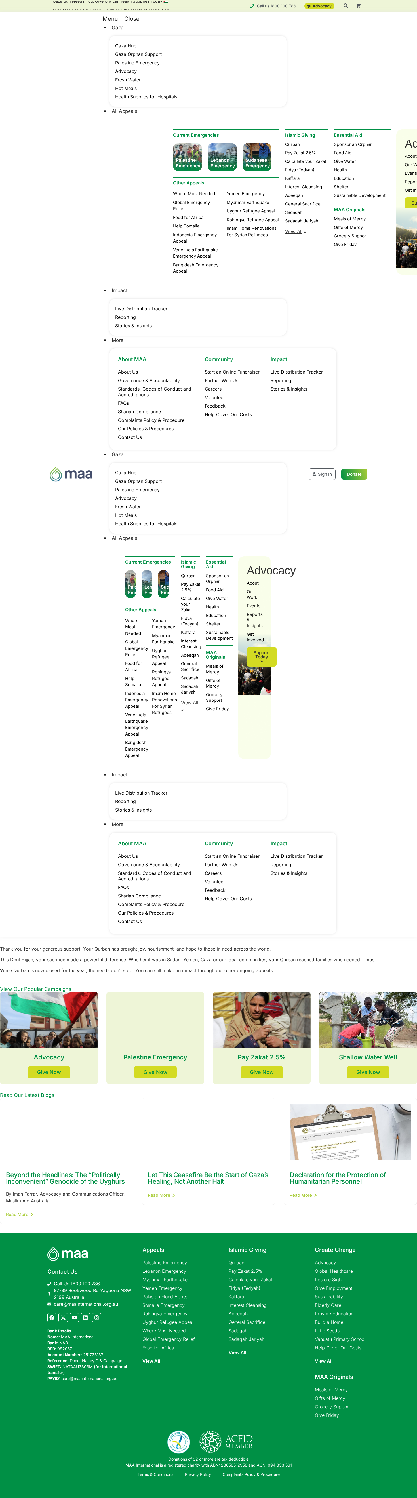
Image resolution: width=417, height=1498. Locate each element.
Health (212, 607)
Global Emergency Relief (168, 1339)
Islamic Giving (188, 564)
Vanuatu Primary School (340, 1339)
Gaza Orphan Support (138, 54)
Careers (213, 389)
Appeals (153, 1249)
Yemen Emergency (162, 1288)
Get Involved (254, 636)
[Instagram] (96, 1317)
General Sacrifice (190, 666)
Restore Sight (329, 1279)
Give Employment (333, 1288)
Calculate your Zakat (190, 604)
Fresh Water (128, 80)
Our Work (252, 594)
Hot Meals (126, 88)
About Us (128, 372)
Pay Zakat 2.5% (190, 587)
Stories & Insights (133, 325)
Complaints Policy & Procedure (151, 420)
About (253, 583)
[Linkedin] (85, 1317)
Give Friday (217, 708)
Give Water (217, 598)
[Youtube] (74, 1317)
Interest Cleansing (190, 643)
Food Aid (215, 590)
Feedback (215, 406)
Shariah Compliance (139, 411)
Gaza (118, 27)
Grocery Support (214, 697)
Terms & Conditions (155, 1474)
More (117, 340)
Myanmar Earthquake (165, 1279)
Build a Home (329, 1322)
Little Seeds (327, 1330)
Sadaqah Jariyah (189, 689)
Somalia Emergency (163, 1305)
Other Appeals (188, 183)
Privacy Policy (198, 1474)
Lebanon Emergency (164, 1271)
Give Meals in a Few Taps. (111, 7)
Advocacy (126, 71)
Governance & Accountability (149, 380)
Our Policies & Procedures (146, 428)
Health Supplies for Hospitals (146, 97)
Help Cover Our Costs (228, 414)
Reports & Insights (254, 620)
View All (151, 1361)
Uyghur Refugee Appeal (167, 1322)
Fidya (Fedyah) (189, 621)
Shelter (213, 624)
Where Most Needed (164, 1330)
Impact (120, 290)
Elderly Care (328, 1305)
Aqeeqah (190, 655)
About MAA (132, 359)
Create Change (335, 1249)
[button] (192, 18)
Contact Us (130, 437)
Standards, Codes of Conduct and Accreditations (154, 391)
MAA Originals (215, 655)
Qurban (188, 575)
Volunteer (215, 397)
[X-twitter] (63, 1317)
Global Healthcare (334, 1271)
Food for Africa (158, 1347)
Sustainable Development (219, 635)
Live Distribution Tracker (141, 308)
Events (253, 605)
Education (216, 615)
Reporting (125, 317)
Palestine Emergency (137, 63)
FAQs (123, 403)
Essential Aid (216, 564)
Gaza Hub (125, 46)
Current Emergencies (196, 135)
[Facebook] (51, 1317)
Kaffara (188, 632)
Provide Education (334, 1313)
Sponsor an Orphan (217, 578)
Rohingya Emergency (165, 1313)
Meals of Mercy (215, 669)
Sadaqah (189, 677)
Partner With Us (221, 380)
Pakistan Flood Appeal (165, 1296)
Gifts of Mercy (213, 683)
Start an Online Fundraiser (232, 372)
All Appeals (124, 111)
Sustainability (329, 1296)
